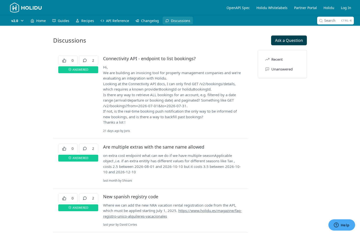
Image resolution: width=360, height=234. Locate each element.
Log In (346, 7)
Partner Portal (305, 7)
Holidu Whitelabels (272, 7)
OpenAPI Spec (238, 7)
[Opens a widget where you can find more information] (341, 225)
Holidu (329, 7)
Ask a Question (289, 40)
